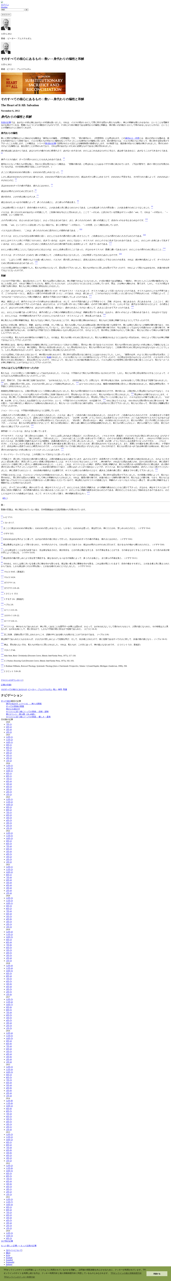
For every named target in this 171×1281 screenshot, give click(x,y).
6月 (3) (9, 849)
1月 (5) (9, 1028)
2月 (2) (9, 732)
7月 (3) (9, 1080)
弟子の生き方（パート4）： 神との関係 (24, 704)
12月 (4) (9, 932)
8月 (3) (9, 844)
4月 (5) (9, 854)
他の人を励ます (13, 709)
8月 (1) (9, 776)
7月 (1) (9, 724)
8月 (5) (9, 1010)
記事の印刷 (6, 685)
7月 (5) (9, 979)
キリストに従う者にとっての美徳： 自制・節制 (27, 711)
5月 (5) (9, 916)
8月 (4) (9, 942)
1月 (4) (9, 893)
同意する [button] (156, 1274)
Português (10, 1262)
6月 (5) (9, 948)
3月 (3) (9, 823)
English (9, 1258)
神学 (60, 689)
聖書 (65, 689)
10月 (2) (9, 805)
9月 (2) (9, 807)
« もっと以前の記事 (28, 1246)
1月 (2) (9, 761)
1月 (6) (9, 994)
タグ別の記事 (7, 1241)
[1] (2, 153)
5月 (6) (9, 984)
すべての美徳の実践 (15, 706)
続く (5, 498)
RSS (8, 1255)
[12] (144, 234)
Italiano (9, 1264)
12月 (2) (9, 833)
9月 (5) (9, 973)
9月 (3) (9, 906)
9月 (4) (9, 1041)
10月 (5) (9, 937)
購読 (8, 1253)
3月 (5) (9, 955)
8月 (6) (9, 1044)
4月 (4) (9, 885)
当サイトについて (14, 1250)
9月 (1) (9, 745)
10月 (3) (9, 1072)
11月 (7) (9, 1202)
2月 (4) (9, 890)
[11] (81, 229)
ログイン (5, 5)
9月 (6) (9, 1007)
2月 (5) (9, 992)
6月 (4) (9, 781)
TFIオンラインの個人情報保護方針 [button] (126, 1273)
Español (9, 1260)
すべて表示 (6, 701)
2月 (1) (9, 1127)
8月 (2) (9, 748)
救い (55, 689)
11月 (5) (9, 836)
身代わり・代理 (132, 138)
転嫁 (49, 357)
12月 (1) (9, 737)
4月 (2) (9, 753)
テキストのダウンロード (12, 680)
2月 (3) (9, 792)
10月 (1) (9, 742)
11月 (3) (9, 768)
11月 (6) (9, 1103)
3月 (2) (9, 789)
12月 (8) (9, 1101)
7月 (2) (9, 750)
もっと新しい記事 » (10, 1246)
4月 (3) (9, 787)
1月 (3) (9, 828)
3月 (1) (9, 755)
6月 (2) (9, 727)
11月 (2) (9, 740)
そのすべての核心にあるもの (14, 689)
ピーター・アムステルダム (40, 689)
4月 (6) (9, 919)
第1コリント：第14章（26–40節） (21, 714)
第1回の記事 (50, 143)
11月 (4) (9, 968)
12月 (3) (9, 898)
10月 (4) (9, 1205)
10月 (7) (9, 1005)
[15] (120, 253)
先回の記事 (6, 122)
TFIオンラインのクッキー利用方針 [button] (19, 1277)
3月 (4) (9, 888)
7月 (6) (9, 945)
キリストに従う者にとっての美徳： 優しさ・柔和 (28, 717)
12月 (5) (9, 999)
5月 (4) (9, 729)
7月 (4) (9, 846)
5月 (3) (9, 818)
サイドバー (6, 15)
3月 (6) (9, 1057)
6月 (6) (9, 1150)
